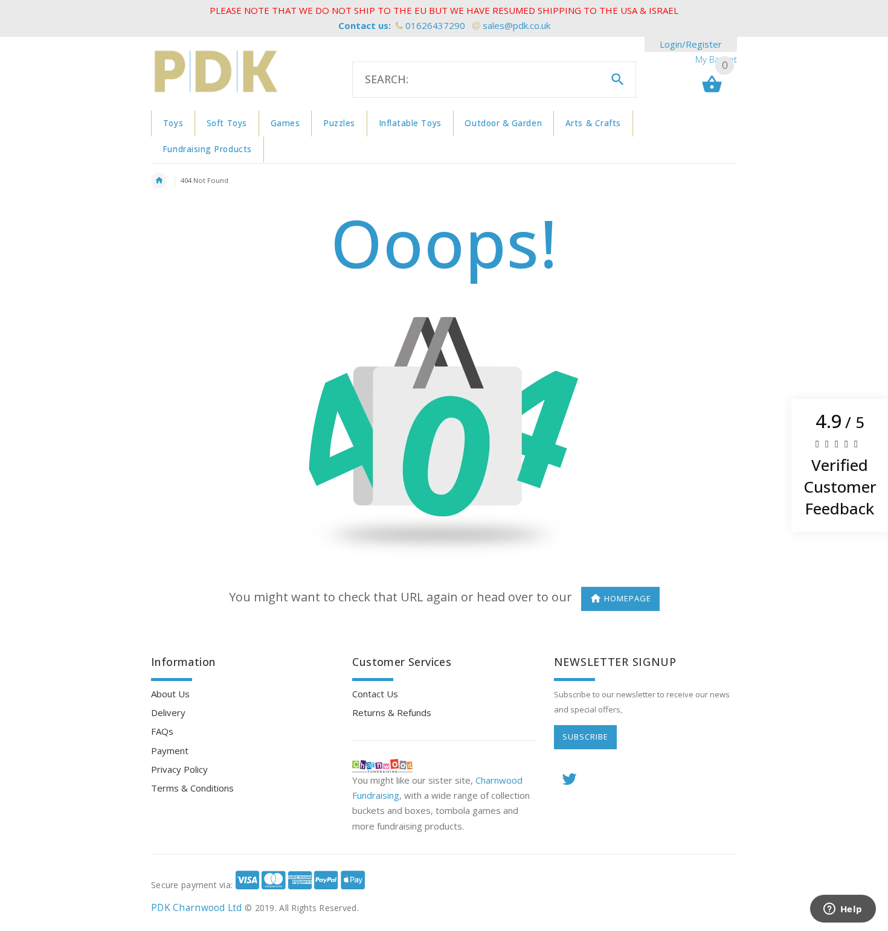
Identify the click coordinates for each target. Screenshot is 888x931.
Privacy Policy (179, 769)
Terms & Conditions (192, 788)
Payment (169, 750)
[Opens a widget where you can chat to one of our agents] (842, 910)
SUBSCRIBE (585, 736)
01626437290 (435, 25)
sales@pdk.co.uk (516, 25)
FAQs (162, 731)
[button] (839, 465)
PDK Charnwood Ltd (196, 907)
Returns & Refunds (391, 712)
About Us (170, 694)
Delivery (168, 712)
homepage (627, 598)
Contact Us (375, 694)
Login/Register (691, 44)
